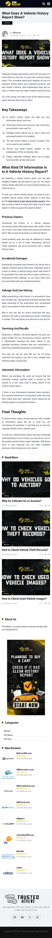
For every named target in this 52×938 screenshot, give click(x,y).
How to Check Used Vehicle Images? (24, 598)
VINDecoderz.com (25, 769)
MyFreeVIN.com (24, 753)
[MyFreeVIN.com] (8, 764)
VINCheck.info (23, 802)
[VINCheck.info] (8, 813)
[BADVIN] (8, 862)
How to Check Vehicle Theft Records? (25, 549)
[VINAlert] (8, 829)
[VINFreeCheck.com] (8, 796)
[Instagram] (30, 917)
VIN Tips (7, 739)
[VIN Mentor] (13, 3)
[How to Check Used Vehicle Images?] (26, 577)
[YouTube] (22, 917)
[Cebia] (8, 878)
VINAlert (20, 818)
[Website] (37, 917)
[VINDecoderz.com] (8, 780)
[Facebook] (14, 917)
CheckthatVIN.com (25, 835)
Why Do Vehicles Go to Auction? (22, 501)
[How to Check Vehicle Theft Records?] (26, 528)
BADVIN (20, 851)
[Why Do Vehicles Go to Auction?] (26, 479)
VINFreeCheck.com (25, 786)
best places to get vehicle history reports (26, 201)
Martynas (17, 32)
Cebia (19, 868)
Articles (7, 23)
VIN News (8, 735)
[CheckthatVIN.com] (8, 846)
